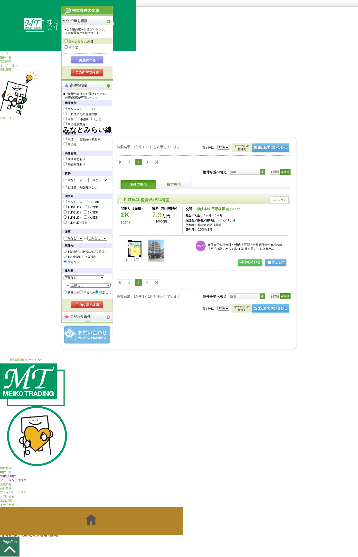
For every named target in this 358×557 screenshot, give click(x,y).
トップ (4, 53)
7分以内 (102, 251)
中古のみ (89, 292)
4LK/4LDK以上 (77, 222)
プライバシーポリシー (14, 492)
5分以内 (87, 251)
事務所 (84, 119)
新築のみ (73, 292)
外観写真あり (76, 164)
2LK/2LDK (74, 212)
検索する (87, 73)
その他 (72, 144)
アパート (95, 109)
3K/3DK (93, 212)
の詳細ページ (250, 262)
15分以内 (90, 257)
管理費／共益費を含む (82, 187)
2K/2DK (93, 207)
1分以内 (73, 251)
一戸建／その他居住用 (82, 114)
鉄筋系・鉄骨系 (90, 139)
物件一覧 (6, 57)
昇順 (275, 172)
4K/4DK (93, 217)
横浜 (72, 47)
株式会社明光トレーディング (25, 359)
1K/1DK (94, 202)
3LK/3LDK (74, 217)
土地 (98, 119)
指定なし (73, 262)
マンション (75, 109)
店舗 (71, 119)
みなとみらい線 (79, 41)
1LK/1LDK (74, 207)
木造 (71, 139)
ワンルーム (75, 202)
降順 (285, 172)
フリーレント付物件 (13, 480)
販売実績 (6, 61)
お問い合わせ (7, 118)
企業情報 (6, 484)
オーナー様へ (9, 65)
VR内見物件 (8, 476)
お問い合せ (7, 496)
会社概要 (6, 69)
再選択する (87, 60)
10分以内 (74, 257)
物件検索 (6, 468)
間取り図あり (76, 159)
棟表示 (174, 184)
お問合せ (87, 335)
